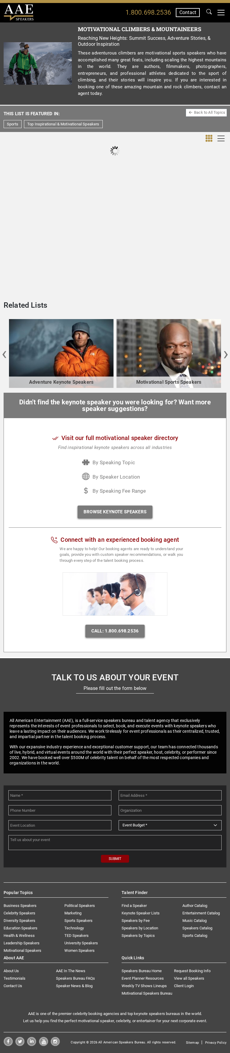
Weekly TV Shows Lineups (144, 986)
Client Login (184, 986)
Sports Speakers (78, 920)
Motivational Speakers (22, 950)
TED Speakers (76, 935)
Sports (12, 124)
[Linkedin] (31, 1044)
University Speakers (81, 943)
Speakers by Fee (136, 920)
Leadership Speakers (22, 943)
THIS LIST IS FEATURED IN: (32, 113)
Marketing (72, 913)
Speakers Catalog (197, 928)
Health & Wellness (19, 935)
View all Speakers (189, 978)
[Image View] (209, 138)
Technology (74, 928)
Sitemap (192, 1043)
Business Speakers (20, 905)
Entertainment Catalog (201, 913)
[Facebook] (8, 1044)
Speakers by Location (140, 928)
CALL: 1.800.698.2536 (115, 631)
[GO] (209, 12)
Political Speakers (79, 905)
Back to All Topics (209, 112)
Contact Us (13, 986)
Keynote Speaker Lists (141, 913)
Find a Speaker (134, 905)
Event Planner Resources (143, 978)
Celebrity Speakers (19, 913)
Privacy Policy (215, 1043)
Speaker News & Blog (74, 986)
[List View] (221, 138)
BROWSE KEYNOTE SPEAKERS (115, 512)
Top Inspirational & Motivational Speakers (63, 124)
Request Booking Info (192, 971)
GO (209, 12)
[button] (4, 353)
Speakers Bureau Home (142, 971)
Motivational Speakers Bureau (147, 993)
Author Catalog (194, 905)
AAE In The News (70, 971)
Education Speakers (20, 928)
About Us (11, 971)
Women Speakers (79, 950)
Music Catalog (194, 920)
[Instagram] (55, 1044)
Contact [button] (187, 12)
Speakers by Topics (138, 935)
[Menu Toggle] (221, 12)
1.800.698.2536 (148, 12)
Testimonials (14, 978)
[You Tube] (43, 1044)
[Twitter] (20, 1044)
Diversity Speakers (19, 920)
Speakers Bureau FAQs (75, 978)
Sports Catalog (194, 935)
